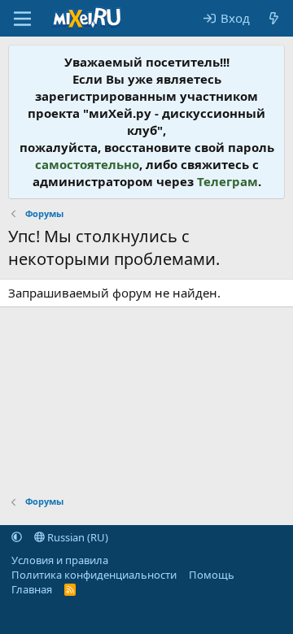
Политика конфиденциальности (94, 574)
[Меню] (22, 18)
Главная (31, 589)
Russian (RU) (76, 537)
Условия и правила (59, 560)
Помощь (211, 574)
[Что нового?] (274, 18)
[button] (16, 537)
